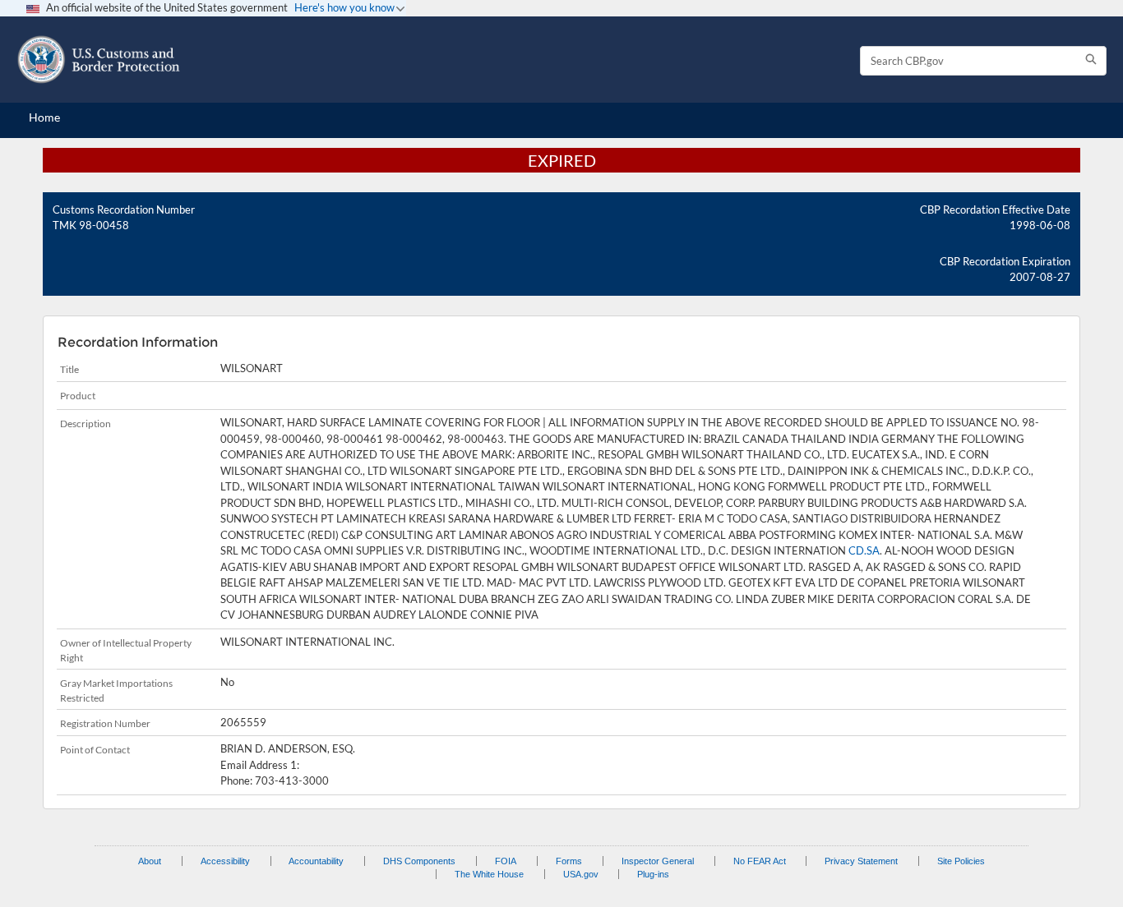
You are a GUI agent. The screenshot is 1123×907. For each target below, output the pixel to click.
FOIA (505, 861)
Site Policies (961, 861)
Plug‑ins (653, 874)
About (149, 861)
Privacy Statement (861, 861)
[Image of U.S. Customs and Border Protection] (98, 59)
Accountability (316, 861)
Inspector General (658, 861)
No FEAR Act (759, 861)
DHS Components (419, 861)
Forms (569, 861)
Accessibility (225, 861)
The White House (489, 874)
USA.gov (580, 874)
